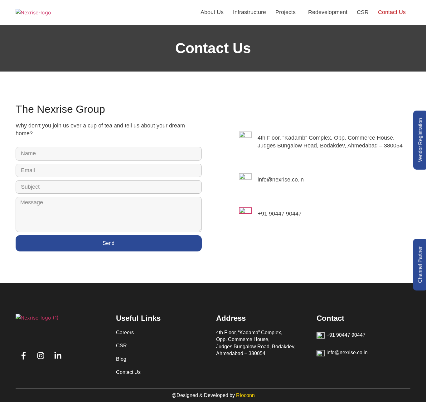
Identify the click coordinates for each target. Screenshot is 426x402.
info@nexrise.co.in (281, 179)
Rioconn (245, 395)
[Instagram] (40, 355)
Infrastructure (249, 12)
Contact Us (392, 12)
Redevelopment (327, 12)
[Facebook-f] (23, 355)
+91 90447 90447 (280, 214)
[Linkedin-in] (57, 355)
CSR (363, 12)
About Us (212, 12)
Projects (285, 12)
